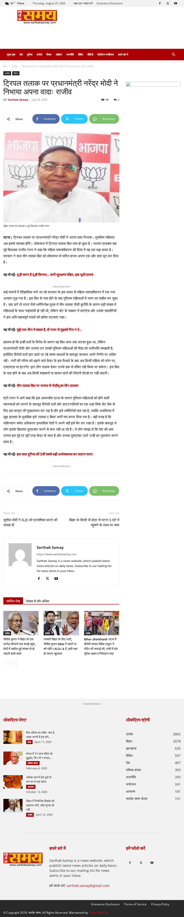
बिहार (16, 73)
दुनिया (29, 54)
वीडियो (90, 54)
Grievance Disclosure (110, 3)
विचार (49, 54)
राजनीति (70, 54)
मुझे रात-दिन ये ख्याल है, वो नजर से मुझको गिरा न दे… (49, 329)
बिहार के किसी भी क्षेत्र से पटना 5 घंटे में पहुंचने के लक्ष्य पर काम (94, 522)
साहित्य (59, 54)
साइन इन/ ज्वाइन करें (83, 3)
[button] (173, 54)
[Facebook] (159, 3)
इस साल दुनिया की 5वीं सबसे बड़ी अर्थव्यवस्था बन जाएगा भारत (54, 454)
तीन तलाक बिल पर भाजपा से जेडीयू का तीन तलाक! (48, 385)
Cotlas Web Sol (99, 913)
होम (5, 66)
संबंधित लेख (13, 601)
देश (21, 54)
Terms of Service (135, 904)
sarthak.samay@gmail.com (88, 885)
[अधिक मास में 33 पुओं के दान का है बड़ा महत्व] (13, 782)
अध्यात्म (31, 786)
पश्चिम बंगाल (33, 763)
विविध (80, 54)
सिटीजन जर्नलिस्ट (106, 54)
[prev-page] (6, 663)
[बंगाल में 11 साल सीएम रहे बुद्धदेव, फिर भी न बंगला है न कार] (13, 758)
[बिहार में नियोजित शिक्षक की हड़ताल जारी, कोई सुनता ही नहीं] (13, 805)
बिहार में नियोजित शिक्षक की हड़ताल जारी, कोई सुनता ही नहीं (40, 805)
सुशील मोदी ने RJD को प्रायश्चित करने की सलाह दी (30, 522)
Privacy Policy (160, 904)
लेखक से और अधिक (37, 601)
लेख (29, 742)
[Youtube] (175, 3)
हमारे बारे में (123, 54)
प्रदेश (39, 54)
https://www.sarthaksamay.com (57, 554)
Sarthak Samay (18, 99)
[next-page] (14, 663)
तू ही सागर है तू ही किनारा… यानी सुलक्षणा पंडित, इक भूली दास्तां (55, 274)
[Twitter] (167, 3)
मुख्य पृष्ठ (11, 54)
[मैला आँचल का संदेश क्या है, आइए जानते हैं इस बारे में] (13, 737)
